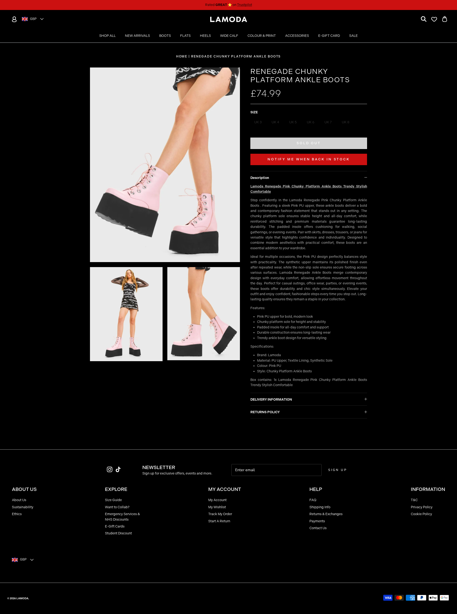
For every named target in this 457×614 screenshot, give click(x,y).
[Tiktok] (118, 469)
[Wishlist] (434, 19)
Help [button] (315, 489)
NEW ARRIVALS (137, 36)
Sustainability (22, 507)
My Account (217, 500)
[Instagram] (109, 469)
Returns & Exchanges (326, 514)
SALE (353, 36)
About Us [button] (24, 489)
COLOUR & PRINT (262, 36)
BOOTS (165, 36)
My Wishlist (217, 507)
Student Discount (118, 533)
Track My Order (220, 514)
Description (259, 178)
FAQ (312, 500)
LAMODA (22, 598)
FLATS (185, 36)
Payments (317, 521)
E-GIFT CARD (329, 36)
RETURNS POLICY (265, 412)
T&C (414, 500)
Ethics (17, 514)
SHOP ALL (107, 36)
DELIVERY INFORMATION (271, 400)
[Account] (13, 19)
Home (182, 56)
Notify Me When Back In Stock (309, 159)
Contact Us (318, 528)
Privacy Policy (421, 507)
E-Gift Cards (114, 526)
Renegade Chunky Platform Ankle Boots (236, 56)
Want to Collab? (117, 507)
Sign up (337, 470)
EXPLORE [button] (116, 489)
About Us (19, 500)
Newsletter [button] (158, 467)
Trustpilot (244, 5)
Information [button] (428, 489)
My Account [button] (224, 489)
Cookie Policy (421, 514)
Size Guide (113, 500)
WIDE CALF (229, 36)
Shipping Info (319, 507)
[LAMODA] (228, 19)
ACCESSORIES (297, 36)
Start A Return (219, 521)
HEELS (205, 36)
